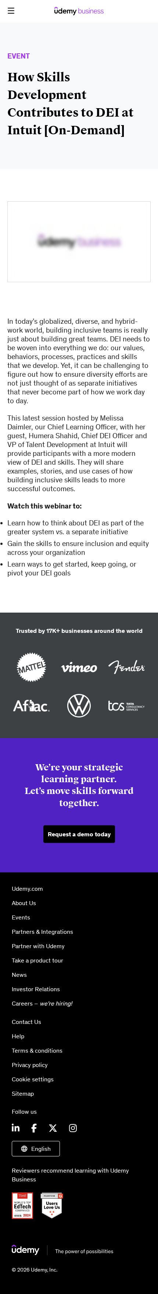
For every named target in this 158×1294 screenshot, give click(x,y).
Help (18, 1036)
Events (21, 917)
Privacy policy (30, 1064)
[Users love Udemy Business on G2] (54, 1216)
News (19, 974)
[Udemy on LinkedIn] (15, 1128)
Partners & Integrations (42, 931)
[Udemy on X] (53, 1128)
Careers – (42, 1003)
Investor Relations (36, 989)
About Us (24, 903)
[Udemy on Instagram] (73, 1128)
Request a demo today (79, 834)
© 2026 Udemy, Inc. (34, 1269)
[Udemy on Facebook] (34, 1128)
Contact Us (26, 1021)
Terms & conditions (37, 1050)
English (41, 1148)
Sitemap (23, 1093)
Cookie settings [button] (33, 1079)
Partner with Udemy (38, 946)
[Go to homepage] (63, 1253)
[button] (11, 11)
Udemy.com (27, 888)
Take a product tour (37, 960)
